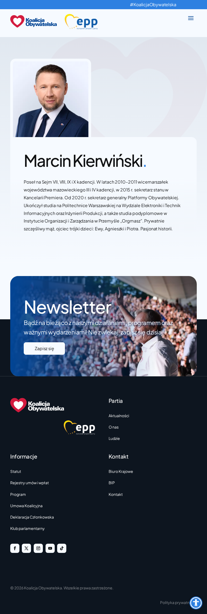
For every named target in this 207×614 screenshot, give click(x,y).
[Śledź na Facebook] (14, 548)
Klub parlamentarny (27, 528)
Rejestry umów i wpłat (29, 482)
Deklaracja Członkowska (32, 517)
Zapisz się (44, 348)
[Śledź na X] (26, 548)
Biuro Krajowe (121, 471)
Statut (15, 471)
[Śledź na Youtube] (50, 548)
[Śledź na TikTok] (61, 548)
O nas (114, 426)
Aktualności (119, 415)
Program (18, 494)
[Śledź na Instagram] (38, 548)
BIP (112, 482)
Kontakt (116, 494)
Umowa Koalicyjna (26, 505)
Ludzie (114, 438)
